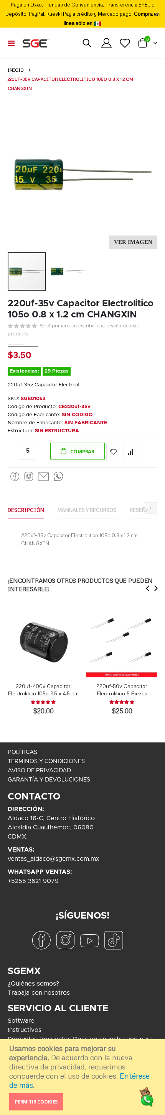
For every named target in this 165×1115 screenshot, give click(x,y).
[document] (83, 1077)
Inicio (16, 70)
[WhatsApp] (58, 476)
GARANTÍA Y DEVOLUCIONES (49, 780)
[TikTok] (113, 940)
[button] (133, 242)
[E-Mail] (43, 476)
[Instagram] (28, 476)
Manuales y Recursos (87, 510)
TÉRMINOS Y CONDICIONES (46, 761)
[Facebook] (15, 476)
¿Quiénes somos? (33, 984)
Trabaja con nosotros (39, 993)
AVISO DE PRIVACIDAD (39, 770)
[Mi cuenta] (107, 43)
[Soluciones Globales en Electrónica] (35, 42)
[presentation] (147, 588)
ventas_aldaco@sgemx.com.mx (53, 859)
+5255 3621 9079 (33, 881)
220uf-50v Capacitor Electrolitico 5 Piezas (121, 689)
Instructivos (24, 1030)
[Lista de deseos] (125, 43)
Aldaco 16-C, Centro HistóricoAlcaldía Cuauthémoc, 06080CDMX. (51, 827)
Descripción (26, 510)
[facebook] (41, 940)
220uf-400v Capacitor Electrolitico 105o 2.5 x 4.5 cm (43, 689)
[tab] (26, 510)
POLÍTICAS (22, 752)
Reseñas (141, 510)
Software (21, 1021)
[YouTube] (89, 940)
